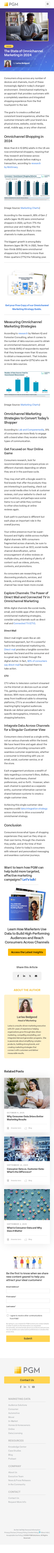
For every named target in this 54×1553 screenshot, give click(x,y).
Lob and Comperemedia (31, 429)
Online (11, 1429)
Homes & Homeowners (19, 1425)
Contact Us (13, 1498)
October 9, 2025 (16, 1113)
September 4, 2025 (17, 1224)
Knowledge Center (17, 1446)
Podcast (12, 1458)
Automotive (14, 1413)
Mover (11, 1417)
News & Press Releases (19, 1480)
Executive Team (15, 1476)
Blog (30, 1128)
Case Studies (14, 1450)
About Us (12, 1472)
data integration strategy (34, 808)
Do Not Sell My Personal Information (27, 1530)
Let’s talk (28, 879)
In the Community (16, 1484)
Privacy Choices (10, 1533)
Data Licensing (15, 1433)
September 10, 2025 (17, 1165)
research (23, 333)
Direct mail (10, 649)
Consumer (13, 1409)
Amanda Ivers (16, 1128)
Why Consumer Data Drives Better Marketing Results (25, 1118)
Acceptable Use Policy (14, 1535)
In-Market (13, 1421)
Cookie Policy (33, 1533)
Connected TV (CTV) (24, 623)
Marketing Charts (30, 208)
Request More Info (17, 1502)
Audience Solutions (17, 1405)
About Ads (45, 1533)
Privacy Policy (22, 1533)
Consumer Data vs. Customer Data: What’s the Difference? (25, 1171)
